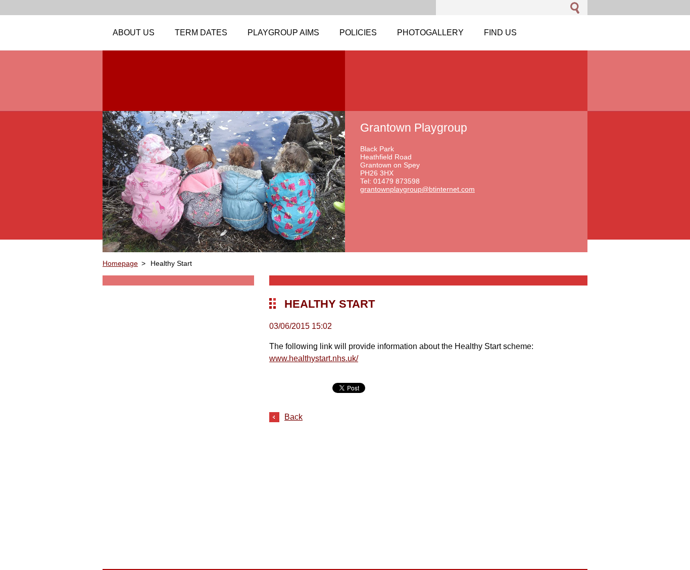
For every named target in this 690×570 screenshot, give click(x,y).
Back (293, 417)
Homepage (120, 263)
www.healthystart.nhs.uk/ (313, 358)
